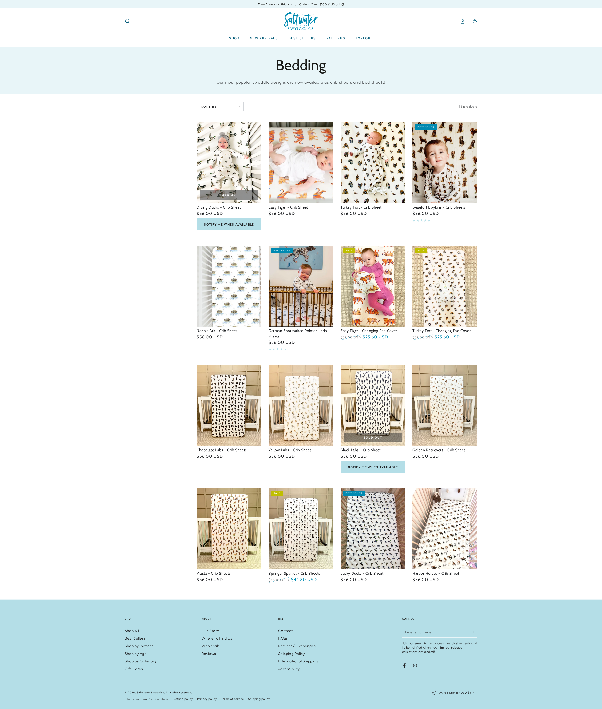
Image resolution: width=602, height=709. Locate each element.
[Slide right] (473, 4)
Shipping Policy (291, 653)
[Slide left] (129, 4)
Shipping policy (259, 699)
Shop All (132, 630)
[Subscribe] (474, 632)
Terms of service (232, 699)
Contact (285, 630)
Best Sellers (135, 638)
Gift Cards (134, 668)
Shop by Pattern (139, 645)
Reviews (209, 653)
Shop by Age (136, 653)
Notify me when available (229, 224)
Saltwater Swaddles (150, 692)
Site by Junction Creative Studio (147, 699)
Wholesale (211, 645)
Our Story (210, 630)
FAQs (283, 638)
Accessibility (289, 668)
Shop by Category (141, 661)
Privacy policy (207, 699)
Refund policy (183, 699)
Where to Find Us (217, 638)
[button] (127, 21)
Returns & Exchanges (297, 645)
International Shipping (298, 661)
